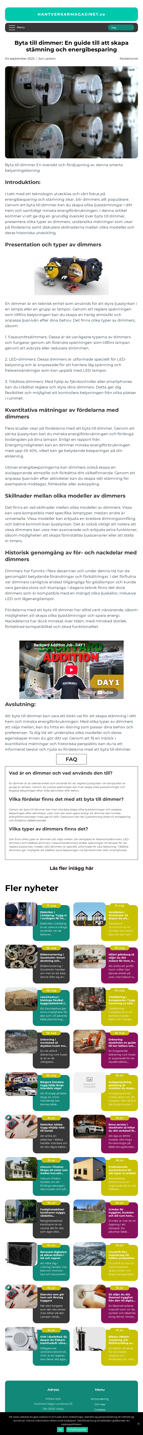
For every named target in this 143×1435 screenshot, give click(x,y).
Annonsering (100, 1399)
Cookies (99, 1409)
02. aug (51, 1033)
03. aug (120, 990)
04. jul (51, 1245)
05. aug (51, 947)
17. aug (51, 905)
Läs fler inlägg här (71, 868)
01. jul (119, 1287)
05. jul (119, 1202)
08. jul (120, 1160)
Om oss (100, 1404)
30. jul (119, 1075)
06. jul (51, 1202)
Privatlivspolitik (77, 1429)
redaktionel (129, 58)
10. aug (119, 905)
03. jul (119, 1245)
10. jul (51, 1118)
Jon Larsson (47, 58)
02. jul (51, 1287)
